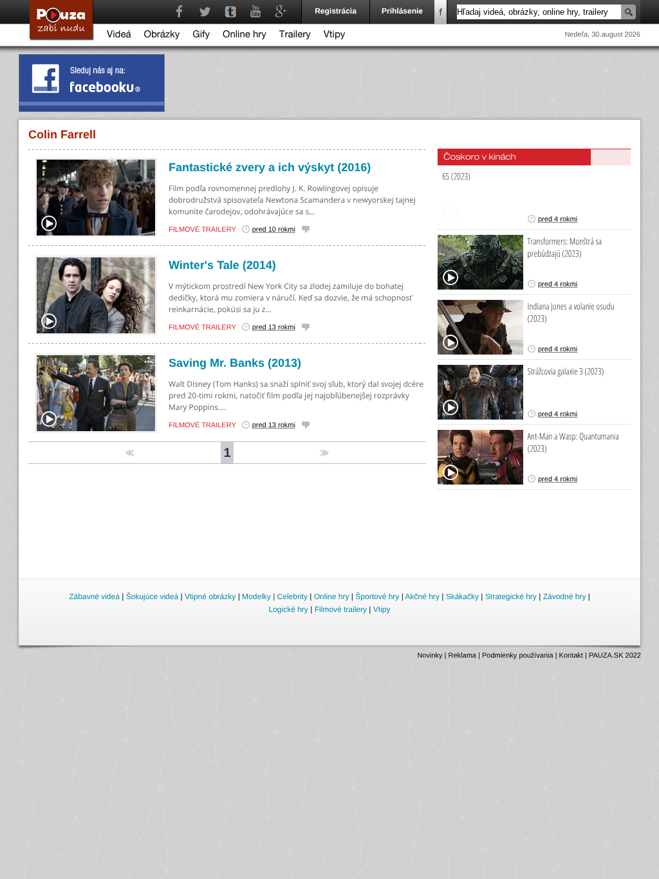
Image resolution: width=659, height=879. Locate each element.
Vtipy (335, 36)
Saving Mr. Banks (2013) (235, 362)
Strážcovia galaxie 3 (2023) (566, 371)
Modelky (256, 596)
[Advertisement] (330, 541)
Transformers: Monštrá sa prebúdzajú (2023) (565, 248)
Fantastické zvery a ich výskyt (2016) (270, 167)
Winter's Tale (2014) (222, 265)
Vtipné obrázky (210, 596)
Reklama (462, 656)
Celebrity (292, 596)
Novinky (429, 656)
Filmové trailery (202, 230)
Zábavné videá (94, 596)
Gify (201, 36)
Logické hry (288, 609)
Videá (119, 36)
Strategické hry (511, 596)
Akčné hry (422, 596)
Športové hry (377, 596)
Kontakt (571, 656)
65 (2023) (456, 177)
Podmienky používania (517, 656)
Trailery (295, 36)
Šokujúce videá (152, 596)
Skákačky (462, 596)
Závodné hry (564, 596)
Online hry (244, 36)
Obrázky (162, 36)
